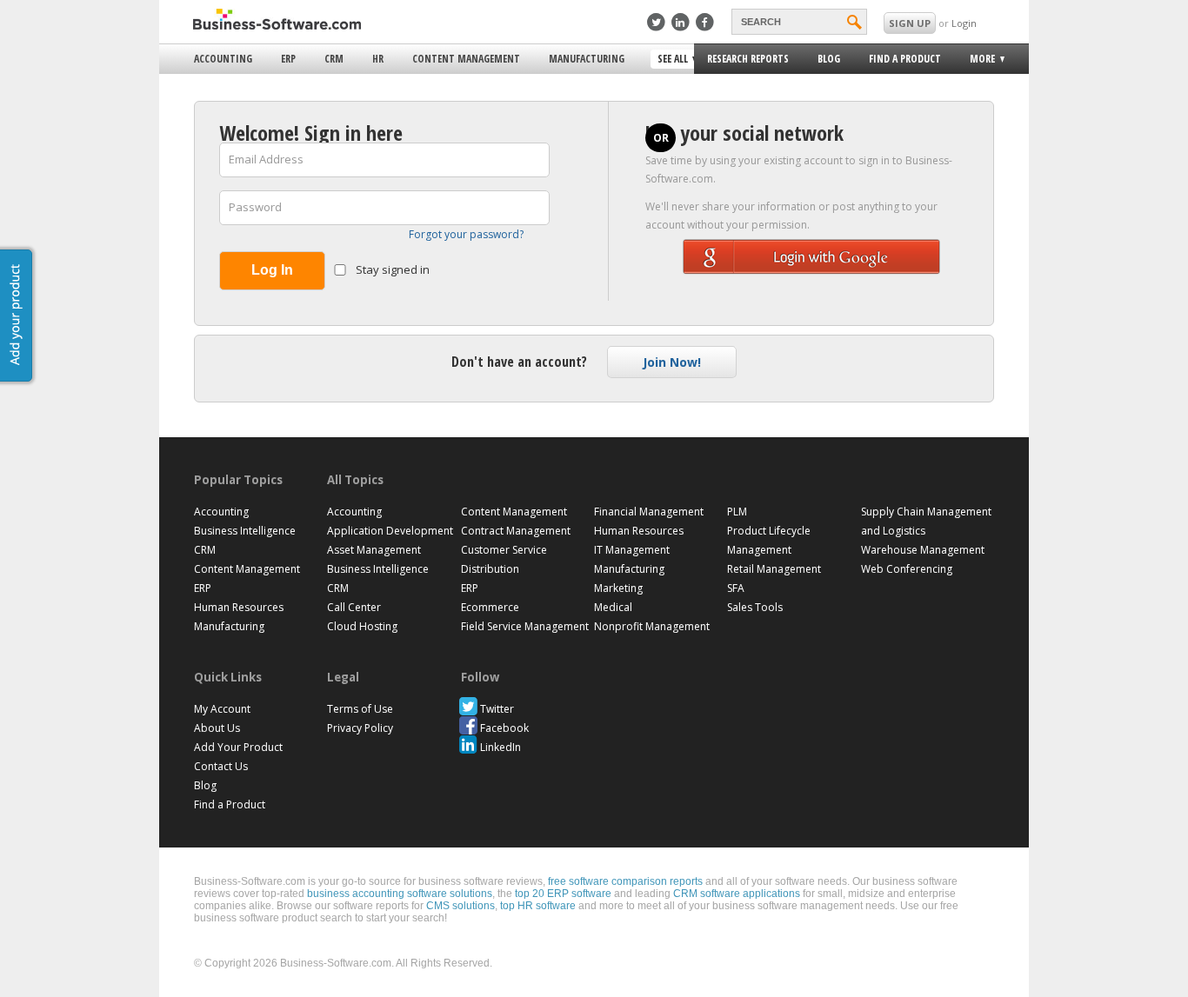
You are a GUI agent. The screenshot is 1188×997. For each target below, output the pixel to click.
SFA (735, 588)
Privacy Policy (360, 728)
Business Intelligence (245, 530)
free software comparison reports (625, 881)
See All (671, 60)
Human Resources (239, 607)
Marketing (618, 588)
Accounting (223, 58)
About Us (217, 728)
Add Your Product (238, 747)
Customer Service (504, 549)
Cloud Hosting (362, 626)
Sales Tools (755, 607)
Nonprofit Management (652, 626)
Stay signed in (391, 269)
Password (255, 207)
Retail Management (774, 569)
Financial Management (649, 511)
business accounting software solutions (399, 893)
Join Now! (672, 362)
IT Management (632, 549)
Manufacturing (586, 58)
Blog (829, 58)
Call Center (354, 607)
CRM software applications (736, 893)
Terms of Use (360, 708)
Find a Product (905, 58)
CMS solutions (460, 906)
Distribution (490, 569)
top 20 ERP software (563, 893)
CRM (334, 58)
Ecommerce (490, 607)
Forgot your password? (466, 234)
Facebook (504, 728)
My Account (222, 708)
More (977, 61)
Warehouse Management (922, 549)
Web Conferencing (906, 569)
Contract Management (516, 530)
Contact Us (221, 766)
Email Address (266, 159)
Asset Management (374, 549)
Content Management (466, 58)
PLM (737, 511)
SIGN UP (910, 23)
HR (378, 58)
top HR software (538, 906)
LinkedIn (500, 747)
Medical (613, 607)
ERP (288, 58)
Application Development (390, 530)
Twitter (497, 708)
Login (964, 23)
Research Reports (748, 58)
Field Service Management (525, 626)
